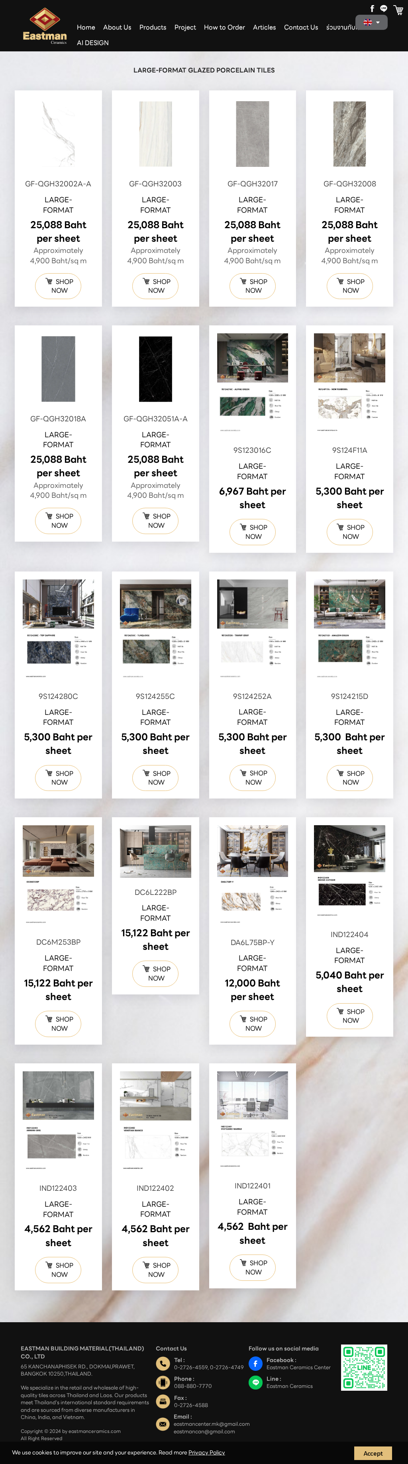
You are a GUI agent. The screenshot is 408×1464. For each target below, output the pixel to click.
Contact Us (301, 27)
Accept (373, 1453)
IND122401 (253, 1186)
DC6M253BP (58, 942)
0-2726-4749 (227, 1367)
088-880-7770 (193, 1386)
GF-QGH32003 (155, 184)
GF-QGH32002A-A (58, 184)
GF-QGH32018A (58, 419)
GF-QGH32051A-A (156, 419)
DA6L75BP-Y (253, 942)
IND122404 (350, 934)
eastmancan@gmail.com (204, 1431)
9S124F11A (349, 450)
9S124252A (252, 696)
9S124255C (155, 696)
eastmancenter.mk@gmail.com (212, 1424)
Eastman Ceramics (290, 1386)
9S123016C (252, 450)
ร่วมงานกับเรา (344, 27)
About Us (117, 27)
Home (86, 27)
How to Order (224, 27)
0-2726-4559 (191, 1367)
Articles (264, 27)
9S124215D (349, 696)
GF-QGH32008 (350, 184)
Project (185, 27)
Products (153, 27)
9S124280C (58, 696)
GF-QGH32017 (253, 184)
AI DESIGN (93, 43)
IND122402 (155, 1188)
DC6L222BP (156, 892)
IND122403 (58, 1188)
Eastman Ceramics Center (299, 1367)
